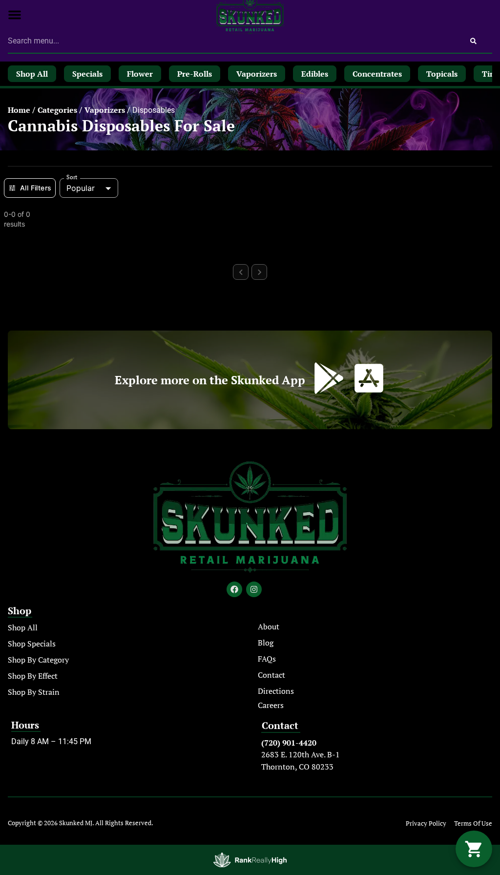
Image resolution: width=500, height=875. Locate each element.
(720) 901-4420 (288, 742)
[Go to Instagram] (254, 589)
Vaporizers (104, 109)
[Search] (473, 41)
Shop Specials (32, 643)
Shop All (23, 627)
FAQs (267, 658)
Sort (72, 177)
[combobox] (231, 41)
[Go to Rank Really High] (250, 860)
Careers (271, 705)
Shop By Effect (33, 675)
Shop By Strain (34, 692)
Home (19, 109)
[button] (14, 14)
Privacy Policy (426, 823)
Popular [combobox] (80, 188)
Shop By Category (38, 659)
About (268, 626)
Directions (276, 691)
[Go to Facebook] (234, 589)
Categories (57, 109)
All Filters (35, 188)
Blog (265, 642)
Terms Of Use (473, 823)
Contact (271, 674)
